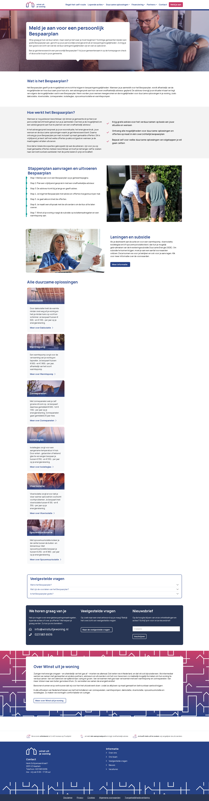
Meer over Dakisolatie (40, 327)
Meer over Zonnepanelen (42, 420)
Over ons (113, 752)
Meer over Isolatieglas (40, 467)
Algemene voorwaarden (109, 797)
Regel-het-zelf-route (76, 4)
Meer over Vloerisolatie (41, 513)
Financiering (137, 4)
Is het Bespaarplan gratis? (41, 593)
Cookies (91, 797)
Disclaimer (68, 797)
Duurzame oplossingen (117, 4)
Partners (151, 4)
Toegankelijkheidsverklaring (137, 797)
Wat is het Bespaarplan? (41, 584)
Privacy (80, 797)
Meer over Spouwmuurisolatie (44, 559)
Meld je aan (176, 4)
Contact (163, 4)
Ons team (113, 757)
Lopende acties (95, 4)
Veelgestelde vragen (118, 761)
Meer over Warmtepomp (41, 374)
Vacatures (113, 769)
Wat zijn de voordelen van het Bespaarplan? (49, 589)
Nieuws (112, 765)
